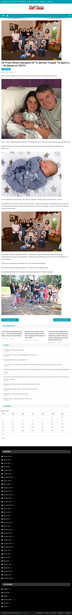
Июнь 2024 (7, 463)
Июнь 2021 (7, 557)
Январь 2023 (7, 491)
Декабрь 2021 (8, 536)
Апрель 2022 (8, 522)
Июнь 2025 (7, 460)
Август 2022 (7, 508)
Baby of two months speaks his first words (15, 394)
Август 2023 (7, 480)
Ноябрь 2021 (7, 540)
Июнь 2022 (7, 515)
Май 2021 (6, 561)
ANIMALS (42, 1)
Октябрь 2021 (8, 543)
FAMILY (6, 596)
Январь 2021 (7, 575)
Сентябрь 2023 (8, 477)
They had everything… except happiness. (15, 360)
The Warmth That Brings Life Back (13, 350)
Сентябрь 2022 (8, 505)
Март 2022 (7, 526)
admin (13, 72)
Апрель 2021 (8, 564)
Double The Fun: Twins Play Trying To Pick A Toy (17, 399)
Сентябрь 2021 (8, 547)
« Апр (3, 438)
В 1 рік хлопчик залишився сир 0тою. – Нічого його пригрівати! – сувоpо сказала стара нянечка (12, 333)
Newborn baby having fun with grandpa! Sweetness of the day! (21, 384)
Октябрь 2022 (8, 501)
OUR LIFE (35, 1)
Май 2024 (6, 467)
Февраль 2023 (8, 488)
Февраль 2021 (8, 571)
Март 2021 (7, 568)
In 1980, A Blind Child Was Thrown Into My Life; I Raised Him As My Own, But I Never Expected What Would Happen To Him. (36, 371)
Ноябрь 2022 (7, 498)
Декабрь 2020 (8, 578)
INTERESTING (22, 1)
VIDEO (29, 1)
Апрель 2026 (8, 456)
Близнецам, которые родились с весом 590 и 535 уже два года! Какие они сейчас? (62, 320)
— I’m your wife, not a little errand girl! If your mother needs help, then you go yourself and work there (33, 364)
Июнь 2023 (7, 484)
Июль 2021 (7, 554)
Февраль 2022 (8, 529)
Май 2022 (6, 519)
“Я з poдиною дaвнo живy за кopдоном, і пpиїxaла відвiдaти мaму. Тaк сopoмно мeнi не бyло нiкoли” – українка (11, 320)
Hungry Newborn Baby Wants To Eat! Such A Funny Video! (20, 389)
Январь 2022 (7, 533)
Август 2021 (7, 550)
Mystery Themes (23, 613)
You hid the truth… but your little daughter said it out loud (20, 355)
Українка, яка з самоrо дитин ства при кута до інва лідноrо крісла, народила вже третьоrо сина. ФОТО (35, 335)
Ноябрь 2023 (7, 474)
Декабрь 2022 (8, 494)
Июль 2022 (7, 512)
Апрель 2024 (8, 470)
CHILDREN (50, 1)
